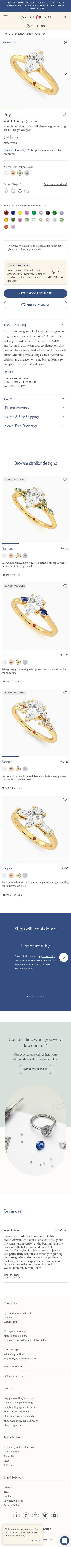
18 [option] (13, 173)
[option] (6, 191)
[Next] (63, 957)
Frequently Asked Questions (19, 1447)
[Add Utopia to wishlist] (65, 799)
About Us (9, 1456)
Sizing (8, 398)
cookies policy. (17, 1535)
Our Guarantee (12, 1451)
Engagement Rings (22, 34)
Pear (37, 34)
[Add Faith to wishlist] (65, 586)
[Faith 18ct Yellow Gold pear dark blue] (35, 632)
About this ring (15, 325)
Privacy (8, 1487)
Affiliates (9, 1465)
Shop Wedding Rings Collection (21, 1420)
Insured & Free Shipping (21, 417)
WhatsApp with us (14, 1354)
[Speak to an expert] (65, 17)
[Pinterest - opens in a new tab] (26, 1515)
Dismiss (35, 1540)
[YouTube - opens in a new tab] (54, 1515)
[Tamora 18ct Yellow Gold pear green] (35, 526)
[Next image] (66, 73)
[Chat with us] (64, 1540)
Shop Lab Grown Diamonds (19, 1416)
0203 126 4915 (11, 1349)
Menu (5, 17)
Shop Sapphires (12, 1425)
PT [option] (6, 173)
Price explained (13, 150)
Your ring (38, 26)
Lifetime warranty (16, 408)
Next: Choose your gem (35, 293)
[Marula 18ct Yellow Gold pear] (35, 739)
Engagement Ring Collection (19, 1398)
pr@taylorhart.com (14, 1376)
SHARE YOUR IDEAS (35, 1069)
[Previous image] (7, 509)
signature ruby (47, 956)
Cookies (8, 1496)
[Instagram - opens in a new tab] (35, 1515)
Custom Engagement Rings (19, 1402)
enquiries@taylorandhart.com (20, 1358)
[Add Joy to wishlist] (63, 114)
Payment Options (13, 1500)
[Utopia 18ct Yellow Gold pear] (35, 846)
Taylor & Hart (35, 17)
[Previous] (7, 957)
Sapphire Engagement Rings (19, 1407)
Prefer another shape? (55, 184)
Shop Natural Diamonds (17, 1411)
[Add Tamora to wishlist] (65, 479)
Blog (6, 1460)
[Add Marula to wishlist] (65, 692)
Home (7, 34)
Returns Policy (11, 1505)
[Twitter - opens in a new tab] (45, 1515)
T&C (6, 1491)
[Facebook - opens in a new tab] (16, 1515)
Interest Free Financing (20, 426)
